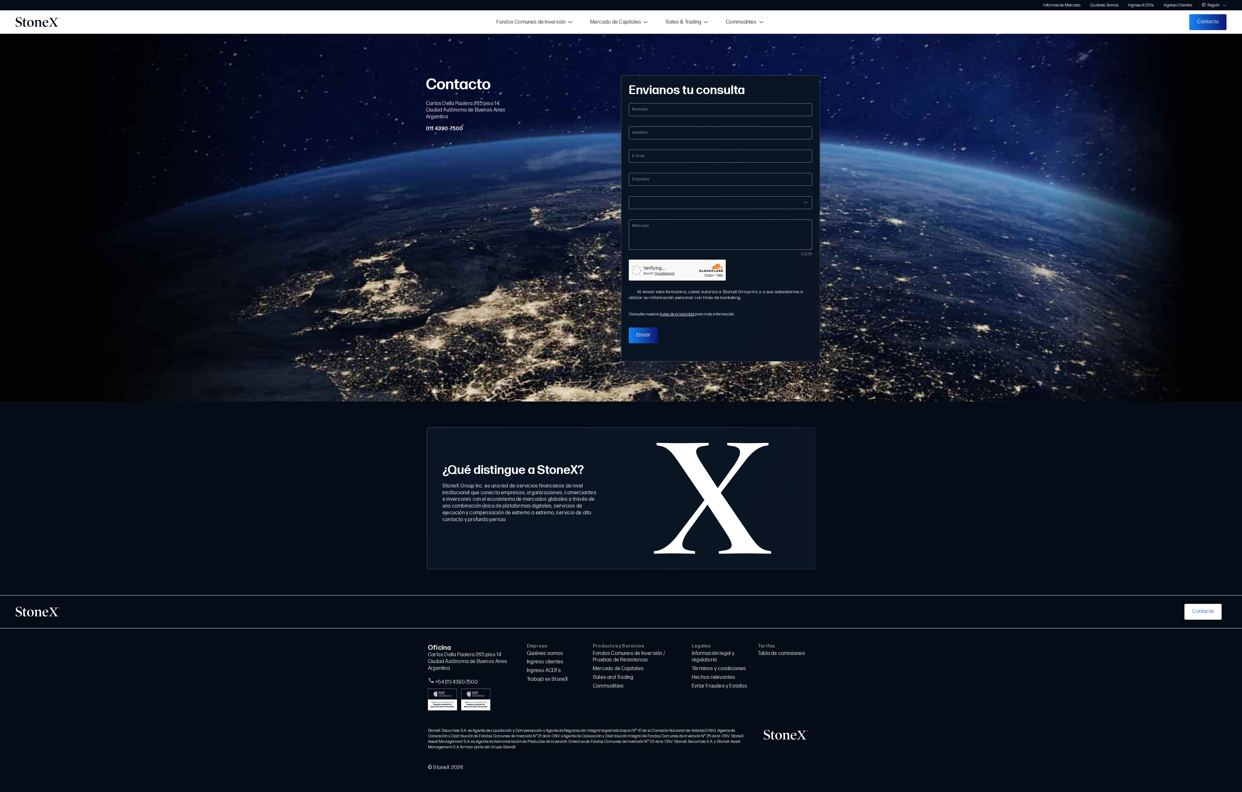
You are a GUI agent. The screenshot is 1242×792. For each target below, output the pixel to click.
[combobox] (720, 202)
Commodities (741, 22)
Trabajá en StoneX (547, 679)
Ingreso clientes (545, 662)
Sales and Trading (613, 677)
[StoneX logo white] (38, 611)
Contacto (1208, 22)
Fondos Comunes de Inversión (531, 22)
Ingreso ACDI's (544, 671)
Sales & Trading (683, 22)
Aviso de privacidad (676, 314)
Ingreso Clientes (1178, 5)
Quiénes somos (545, 653)
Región (1213, 5)
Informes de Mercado (1061, 5)
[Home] (38, 22)
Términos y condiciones (719, 669)
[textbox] (720, 200)
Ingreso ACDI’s (1141, 5)
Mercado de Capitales (615, 22)
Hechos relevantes (713, 677)
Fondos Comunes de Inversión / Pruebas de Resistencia (629, 656)
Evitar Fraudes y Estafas (719, 686)
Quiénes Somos (1104, 5)
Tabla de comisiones (781, 653)
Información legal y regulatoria (713, 656)
